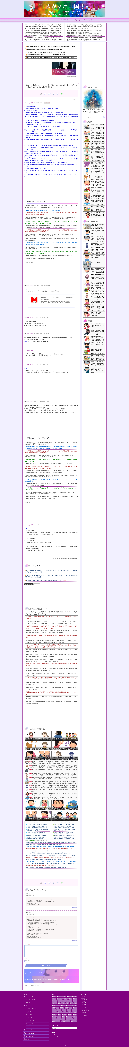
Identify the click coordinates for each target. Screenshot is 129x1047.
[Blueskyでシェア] (49, 93)
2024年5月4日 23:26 (30, 895)
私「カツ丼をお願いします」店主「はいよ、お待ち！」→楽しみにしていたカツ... (43, 37)
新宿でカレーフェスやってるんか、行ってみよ (36, 837)
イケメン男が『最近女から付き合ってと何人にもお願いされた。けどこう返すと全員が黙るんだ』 (48, 853)
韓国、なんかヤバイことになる (60, 830)
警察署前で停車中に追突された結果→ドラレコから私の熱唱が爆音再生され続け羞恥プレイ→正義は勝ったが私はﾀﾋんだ (51, 698)
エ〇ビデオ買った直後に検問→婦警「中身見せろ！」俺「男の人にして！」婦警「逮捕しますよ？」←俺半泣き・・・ (51, 617)
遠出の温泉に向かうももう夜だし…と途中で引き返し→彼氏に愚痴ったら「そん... (85, 35)
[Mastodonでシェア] (45, 93)
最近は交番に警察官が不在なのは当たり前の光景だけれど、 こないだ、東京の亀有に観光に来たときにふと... (50, 848)
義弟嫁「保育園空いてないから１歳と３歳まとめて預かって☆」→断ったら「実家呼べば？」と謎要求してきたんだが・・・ (51, 683)
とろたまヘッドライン (86, 1001)
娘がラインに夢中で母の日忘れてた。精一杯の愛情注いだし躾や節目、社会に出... (43, 39)
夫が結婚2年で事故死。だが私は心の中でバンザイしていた (40, 258)
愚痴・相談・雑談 (29, 584)
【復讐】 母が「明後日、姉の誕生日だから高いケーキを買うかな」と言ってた (84, 26)
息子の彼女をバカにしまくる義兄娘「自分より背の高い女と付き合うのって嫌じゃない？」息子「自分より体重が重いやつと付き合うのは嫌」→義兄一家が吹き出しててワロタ (51, 631)
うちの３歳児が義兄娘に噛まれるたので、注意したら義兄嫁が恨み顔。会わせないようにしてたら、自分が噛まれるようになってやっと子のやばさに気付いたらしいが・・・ (51, 646)
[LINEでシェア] (61, 93)
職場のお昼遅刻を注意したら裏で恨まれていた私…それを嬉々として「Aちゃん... (43, 32)
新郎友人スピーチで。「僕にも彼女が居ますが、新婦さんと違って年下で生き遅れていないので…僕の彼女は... (51, 846)
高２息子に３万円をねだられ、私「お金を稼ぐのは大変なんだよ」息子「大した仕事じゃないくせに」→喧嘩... (51, 842)
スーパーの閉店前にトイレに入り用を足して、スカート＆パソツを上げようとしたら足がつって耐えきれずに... (51, 863)
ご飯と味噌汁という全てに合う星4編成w (35, 833)
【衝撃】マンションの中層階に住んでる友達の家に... (64, 837)
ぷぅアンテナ (84, 1007)
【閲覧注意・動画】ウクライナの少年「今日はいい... (64, 832)
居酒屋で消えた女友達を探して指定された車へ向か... (64, 833)
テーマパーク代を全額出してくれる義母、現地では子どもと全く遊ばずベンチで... (43, 33)
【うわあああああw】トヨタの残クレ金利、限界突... (37, 824)
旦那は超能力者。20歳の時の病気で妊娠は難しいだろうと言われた (41, 865)
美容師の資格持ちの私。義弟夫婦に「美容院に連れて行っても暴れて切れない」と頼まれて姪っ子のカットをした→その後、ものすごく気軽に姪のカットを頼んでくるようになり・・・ (51, 641)
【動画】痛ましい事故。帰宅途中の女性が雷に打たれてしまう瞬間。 (82, 41)
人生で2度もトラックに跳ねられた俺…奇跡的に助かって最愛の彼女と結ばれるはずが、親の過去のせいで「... (50, 857)
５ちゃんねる (56, 1036)
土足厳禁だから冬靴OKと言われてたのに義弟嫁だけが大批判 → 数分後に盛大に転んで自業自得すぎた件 (51, 636)
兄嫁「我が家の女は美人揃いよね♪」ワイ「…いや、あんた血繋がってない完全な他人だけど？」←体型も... (51, 46)
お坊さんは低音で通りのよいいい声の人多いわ (77, 28)
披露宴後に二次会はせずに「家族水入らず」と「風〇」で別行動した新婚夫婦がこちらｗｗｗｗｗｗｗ (51, 693)
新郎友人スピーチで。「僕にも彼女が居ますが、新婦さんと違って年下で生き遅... (43, 25)
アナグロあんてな (85, 1009)
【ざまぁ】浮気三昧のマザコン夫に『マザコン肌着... (64, 824)
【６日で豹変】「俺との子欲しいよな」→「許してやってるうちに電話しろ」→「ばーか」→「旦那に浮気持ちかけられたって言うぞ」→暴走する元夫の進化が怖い (51, 660)
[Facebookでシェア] (53, 93)
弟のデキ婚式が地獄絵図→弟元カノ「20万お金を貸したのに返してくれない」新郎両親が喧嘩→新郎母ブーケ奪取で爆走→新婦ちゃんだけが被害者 (51, 669)
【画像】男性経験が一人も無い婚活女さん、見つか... (37, 826)
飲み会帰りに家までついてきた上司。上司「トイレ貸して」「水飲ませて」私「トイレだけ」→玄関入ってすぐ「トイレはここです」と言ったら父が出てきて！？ (51, 627)
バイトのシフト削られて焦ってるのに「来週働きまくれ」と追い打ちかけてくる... (43, 28)
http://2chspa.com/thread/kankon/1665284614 (67, 558)
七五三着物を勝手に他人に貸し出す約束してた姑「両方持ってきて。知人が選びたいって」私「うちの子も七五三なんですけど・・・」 (51, 650)
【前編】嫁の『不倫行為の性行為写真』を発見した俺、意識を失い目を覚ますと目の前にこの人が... (50, 463)
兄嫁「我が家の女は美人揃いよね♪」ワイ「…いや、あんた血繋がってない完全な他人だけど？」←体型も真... (50, 855)
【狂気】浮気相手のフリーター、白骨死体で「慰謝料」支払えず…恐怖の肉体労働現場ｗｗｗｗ (49, 255)
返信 (75, 907)
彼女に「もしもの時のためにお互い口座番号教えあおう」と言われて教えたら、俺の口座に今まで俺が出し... (51, 57)
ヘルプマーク (37, 584)
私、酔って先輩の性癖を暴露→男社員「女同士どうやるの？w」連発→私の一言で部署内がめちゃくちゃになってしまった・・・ (51, 674)
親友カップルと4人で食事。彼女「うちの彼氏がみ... (37, 835)
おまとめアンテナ (85, 999)
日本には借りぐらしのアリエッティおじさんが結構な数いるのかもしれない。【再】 (46, 52)
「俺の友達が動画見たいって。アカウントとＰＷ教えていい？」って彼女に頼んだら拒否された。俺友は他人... (51, 861)
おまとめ (83, 997)
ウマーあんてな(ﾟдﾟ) (85, 1010)
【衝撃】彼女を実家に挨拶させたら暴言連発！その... (64, 826)
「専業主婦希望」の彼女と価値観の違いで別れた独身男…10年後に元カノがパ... (85, 33)
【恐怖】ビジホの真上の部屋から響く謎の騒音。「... (37, 832)
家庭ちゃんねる (84, 1015)
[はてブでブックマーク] (57, 93)
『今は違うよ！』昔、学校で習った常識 (62, 822)
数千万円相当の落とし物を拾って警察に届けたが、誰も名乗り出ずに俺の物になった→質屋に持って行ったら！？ (51, 665)
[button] (103, 117)
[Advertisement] (39, 71)
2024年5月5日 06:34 (30, 914)
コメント (27, 944)
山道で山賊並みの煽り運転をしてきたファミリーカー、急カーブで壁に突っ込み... (43, 26)
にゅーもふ (84, 1004)
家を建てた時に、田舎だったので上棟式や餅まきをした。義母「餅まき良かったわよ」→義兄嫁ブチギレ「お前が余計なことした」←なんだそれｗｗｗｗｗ (51, 655)
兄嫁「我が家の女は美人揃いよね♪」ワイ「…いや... (37, 830)
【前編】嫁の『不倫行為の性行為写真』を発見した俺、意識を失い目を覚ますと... (85, 37)
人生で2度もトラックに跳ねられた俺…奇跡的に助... (37, 829)
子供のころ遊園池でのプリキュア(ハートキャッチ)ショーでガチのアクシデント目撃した (47, 54)
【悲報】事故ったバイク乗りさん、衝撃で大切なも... (64, 829)
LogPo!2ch (84, 996)
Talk (54, 1034)
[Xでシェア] (41, 93)
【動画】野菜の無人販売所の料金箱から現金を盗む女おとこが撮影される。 (84, 39)
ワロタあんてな (84, 1013)
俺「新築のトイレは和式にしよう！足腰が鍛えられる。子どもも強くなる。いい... (43, 41)
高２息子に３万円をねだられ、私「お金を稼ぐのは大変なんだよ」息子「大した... (85, 25)
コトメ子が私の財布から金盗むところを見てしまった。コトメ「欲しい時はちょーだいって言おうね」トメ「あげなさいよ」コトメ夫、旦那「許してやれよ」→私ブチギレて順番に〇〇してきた (51, 622)
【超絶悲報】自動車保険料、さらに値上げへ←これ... (37, 822)
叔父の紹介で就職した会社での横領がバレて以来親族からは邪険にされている (44, 49)
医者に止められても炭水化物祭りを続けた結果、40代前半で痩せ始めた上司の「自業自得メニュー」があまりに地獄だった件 (51, 702)
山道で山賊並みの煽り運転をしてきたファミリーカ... (37, 838)
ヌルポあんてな (84, 1012)
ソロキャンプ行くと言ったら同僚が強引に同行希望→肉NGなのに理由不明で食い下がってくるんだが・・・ (51, 679)
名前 (25, 958)
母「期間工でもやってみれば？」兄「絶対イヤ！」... (64, 835)
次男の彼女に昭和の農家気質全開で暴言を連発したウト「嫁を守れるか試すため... (43, 30)
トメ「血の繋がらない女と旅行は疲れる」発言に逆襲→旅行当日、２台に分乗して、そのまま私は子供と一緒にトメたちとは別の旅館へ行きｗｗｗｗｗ (51, 613)
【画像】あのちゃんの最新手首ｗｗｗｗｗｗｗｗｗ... (37, 827)
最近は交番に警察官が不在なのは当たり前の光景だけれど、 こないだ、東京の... (85, 30)
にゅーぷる (84, 1002)
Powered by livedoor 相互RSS (32, 60)
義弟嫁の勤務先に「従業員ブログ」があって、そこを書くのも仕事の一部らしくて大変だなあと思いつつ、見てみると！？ (51, 688)
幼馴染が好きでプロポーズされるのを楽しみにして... (64, 838)
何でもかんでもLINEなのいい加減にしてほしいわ (78, 32)
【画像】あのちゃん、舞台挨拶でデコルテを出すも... (64, 827)
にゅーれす (84, 1005)
